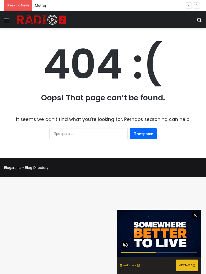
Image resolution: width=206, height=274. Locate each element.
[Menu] (6, 22)
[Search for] (199, 22)
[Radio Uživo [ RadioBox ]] (41, 20)
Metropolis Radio (49, 5)
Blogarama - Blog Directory (26, 167)
